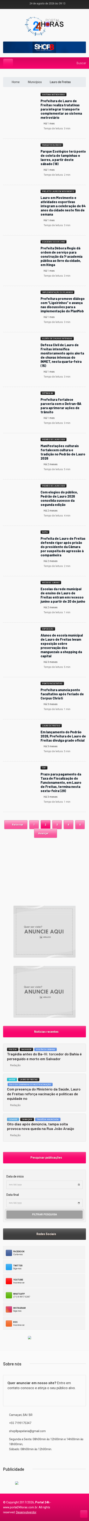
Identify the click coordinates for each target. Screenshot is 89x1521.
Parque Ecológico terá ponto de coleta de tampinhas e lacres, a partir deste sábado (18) (63, 157)
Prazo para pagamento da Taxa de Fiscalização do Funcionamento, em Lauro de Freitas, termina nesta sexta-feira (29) (61, 782)
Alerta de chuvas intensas (57, 339)
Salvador (26, 1050)
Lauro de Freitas (51, 726)
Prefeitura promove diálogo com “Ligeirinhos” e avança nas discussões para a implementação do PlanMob (63, 305)
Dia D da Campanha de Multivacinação (30, 1085)
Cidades (13, 1120)
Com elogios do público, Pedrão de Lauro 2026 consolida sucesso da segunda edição (59, 498)
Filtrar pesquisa (44, 1214)
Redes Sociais (45, 1234)
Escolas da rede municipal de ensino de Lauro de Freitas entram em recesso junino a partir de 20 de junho (63, 595)
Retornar (17, 824)
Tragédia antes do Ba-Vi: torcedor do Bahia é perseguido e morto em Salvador (44, 1056)
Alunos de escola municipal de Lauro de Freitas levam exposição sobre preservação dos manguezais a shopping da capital (62, 645)
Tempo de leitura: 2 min (56, 174)
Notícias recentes (46, 1031)
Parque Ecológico (51, 145)
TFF (44, 768)
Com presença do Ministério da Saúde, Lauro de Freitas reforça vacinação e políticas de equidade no (44, 1094)
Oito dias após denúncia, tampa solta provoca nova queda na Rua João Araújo (40, 1126)
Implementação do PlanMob (57, 292)
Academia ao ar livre (53, 242)
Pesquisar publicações (45, 1157)
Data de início (15, 1176)
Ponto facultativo (52, 684)
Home (15, 82)
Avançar (43, 833)
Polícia (13, 1050)
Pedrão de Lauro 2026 (53, 440)
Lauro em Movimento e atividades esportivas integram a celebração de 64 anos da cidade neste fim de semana (63, 206)
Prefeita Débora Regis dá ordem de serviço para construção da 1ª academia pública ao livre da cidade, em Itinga (61, 256)
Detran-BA (47, 393)
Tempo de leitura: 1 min (56, 612)
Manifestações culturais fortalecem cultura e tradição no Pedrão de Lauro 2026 (63, 452)
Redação (14, 1065)
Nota (45, 532)
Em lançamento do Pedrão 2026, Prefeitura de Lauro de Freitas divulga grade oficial (63, 736)
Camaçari (27, 1120)
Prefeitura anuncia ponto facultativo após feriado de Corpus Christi (62, 694)
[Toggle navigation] (8, 63)
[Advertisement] (44, 870)
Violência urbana (45, 1050)
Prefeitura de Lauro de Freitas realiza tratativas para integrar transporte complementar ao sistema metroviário (61, 109)
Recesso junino (50, 583)
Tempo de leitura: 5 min (56, 469)
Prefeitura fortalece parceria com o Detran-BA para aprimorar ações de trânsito (61, 405)
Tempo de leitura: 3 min (56, 128)
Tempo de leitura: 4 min (56, 515)
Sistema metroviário (53, 95)
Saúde (12, 1080)
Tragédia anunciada (48, 1120)
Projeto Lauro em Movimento (58, 191)
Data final (12, 1194)
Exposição (47, 629)
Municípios (35, 82)
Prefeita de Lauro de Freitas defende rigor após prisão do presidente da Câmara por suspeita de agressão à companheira (63, 546)
